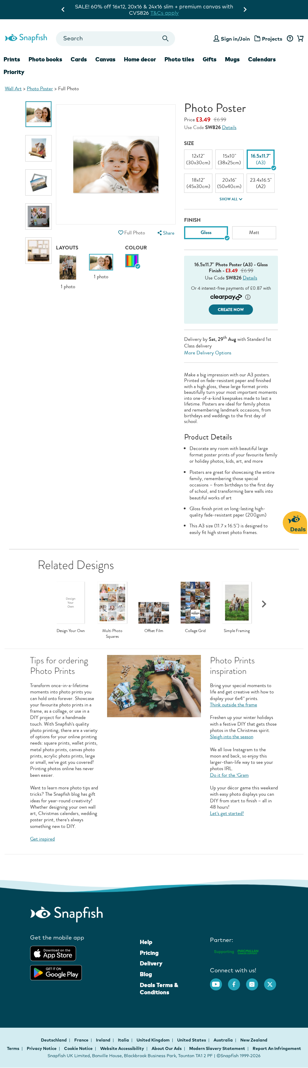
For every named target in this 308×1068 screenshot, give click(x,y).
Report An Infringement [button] (277, 1048)
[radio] (132, 260)
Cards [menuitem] (79, 59)
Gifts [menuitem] (210, 59)
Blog (146, 974)
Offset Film (153, 631)
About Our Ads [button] (167, 1048)
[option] (38, 114)
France (81, 1040)
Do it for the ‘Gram (229, 775)
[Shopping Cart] (299, 38)
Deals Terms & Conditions (159, 988)
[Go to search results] (165, 38)
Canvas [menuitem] (105, 59)
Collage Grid (195, 631)
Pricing (149, 952)
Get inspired (42, 839)
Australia (224, 1040)
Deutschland (54, 1040)
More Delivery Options (207, 353)
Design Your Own (71, 631)
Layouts (67, 248)
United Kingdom (154, 1040)
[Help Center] (290, 38)
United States (192, 1040)
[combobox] (115, 38)
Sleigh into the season (231, 736)
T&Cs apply (216, 6)
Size (189, 143)
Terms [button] (13, 1048)
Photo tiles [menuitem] (179, 59)
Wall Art (13, 88)
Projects (272, 38)
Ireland (103, 1040)
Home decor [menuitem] (140, 59)
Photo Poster (40, 88)
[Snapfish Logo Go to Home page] (26, 37)
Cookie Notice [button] (78, 1048)
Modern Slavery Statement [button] (217, 1048)
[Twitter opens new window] (273, 981)
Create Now (231, 310)
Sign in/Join (235, 38)
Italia (124, 1040)
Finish (192, 220)
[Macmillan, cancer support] (236, 951)
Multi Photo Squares (112, 634)
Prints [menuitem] (12, 59)
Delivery (151, 963)
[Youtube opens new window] (219, 981)
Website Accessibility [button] (122, 1048)
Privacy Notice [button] (42, 1048)
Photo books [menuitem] (45, 59)
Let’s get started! (227, 813)
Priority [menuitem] (14, 72)
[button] (121, 233)
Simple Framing (237, 631)
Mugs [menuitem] (232, 59)
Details (229, 127)
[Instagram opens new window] (255, 981)
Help (146, 942)
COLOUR (136, 248)
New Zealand (253, 1040)
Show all (229, 199)
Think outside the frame (233, 704)
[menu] (165, 233)
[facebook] (237, 981)
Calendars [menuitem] (262, 59)
